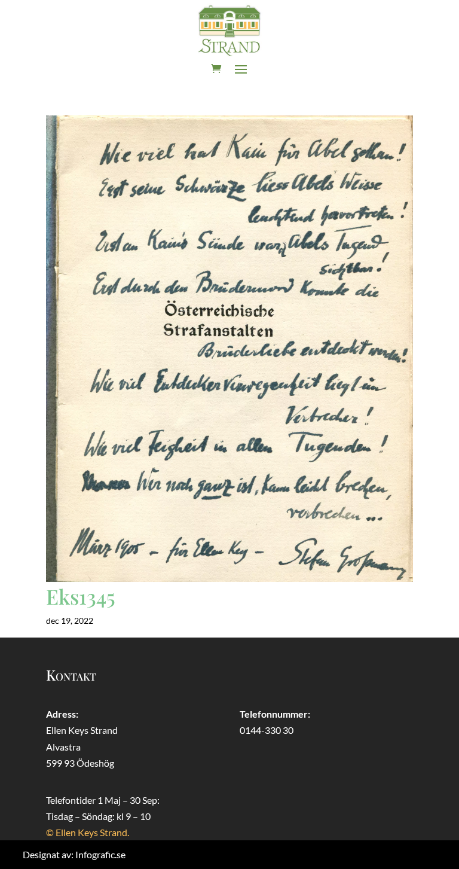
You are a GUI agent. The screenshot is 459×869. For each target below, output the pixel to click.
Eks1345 (80, 596)
